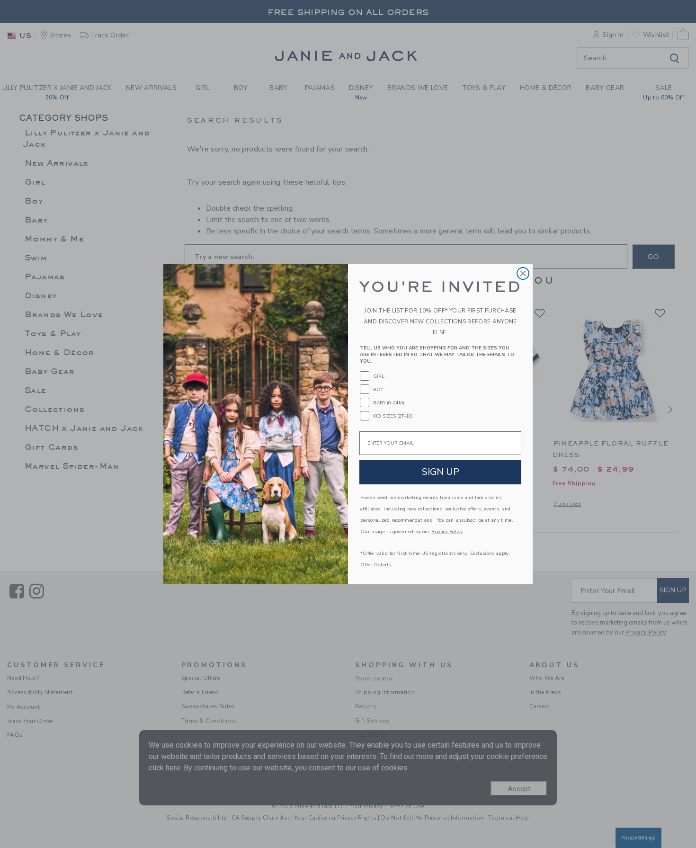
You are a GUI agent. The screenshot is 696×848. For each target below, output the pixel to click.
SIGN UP (440, 471)
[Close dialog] (523, 273)
